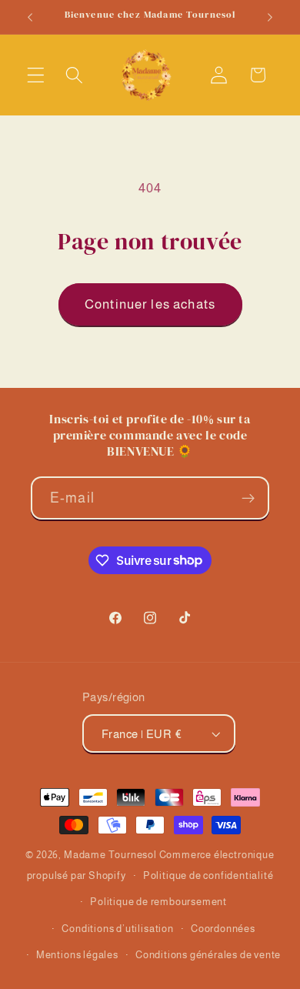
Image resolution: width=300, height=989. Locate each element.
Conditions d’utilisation (117, 929)
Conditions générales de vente (208, 955)
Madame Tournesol (110, 855)
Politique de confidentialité (208, 875)
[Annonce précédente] (30, 17)
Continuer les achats (150, 304)
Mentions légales (77, 955)
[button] (35, 75)
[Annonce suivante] (270, 17)
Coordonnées (223, 929)
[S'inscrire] (248, 498)
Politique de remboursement (158, 902)
